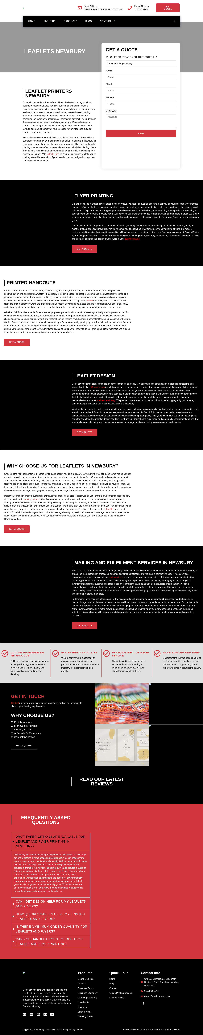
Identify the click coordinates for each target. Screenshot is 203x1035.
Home (31, 21)
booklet (110, 509)
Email (109, 84)
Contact (15, 703)
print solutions (115, 577)
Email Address (91, 6)
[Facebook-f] (174, 21)
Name (109, 71)
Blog (88, 21)
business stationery (106, 400)
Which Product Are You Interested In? (131, 57)
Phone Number (141, 6)
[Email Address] (80, 8)
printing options (31, 499)
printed (89, 300)
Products (70, 21)
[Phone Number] (130, 8)
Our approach (98, 387)
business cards (132, 239)
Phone (110, 97)
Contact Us (107, 21)
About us (50, 21)
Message (111, 111)
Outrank (79, 1029)
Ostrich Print (53, 154)
